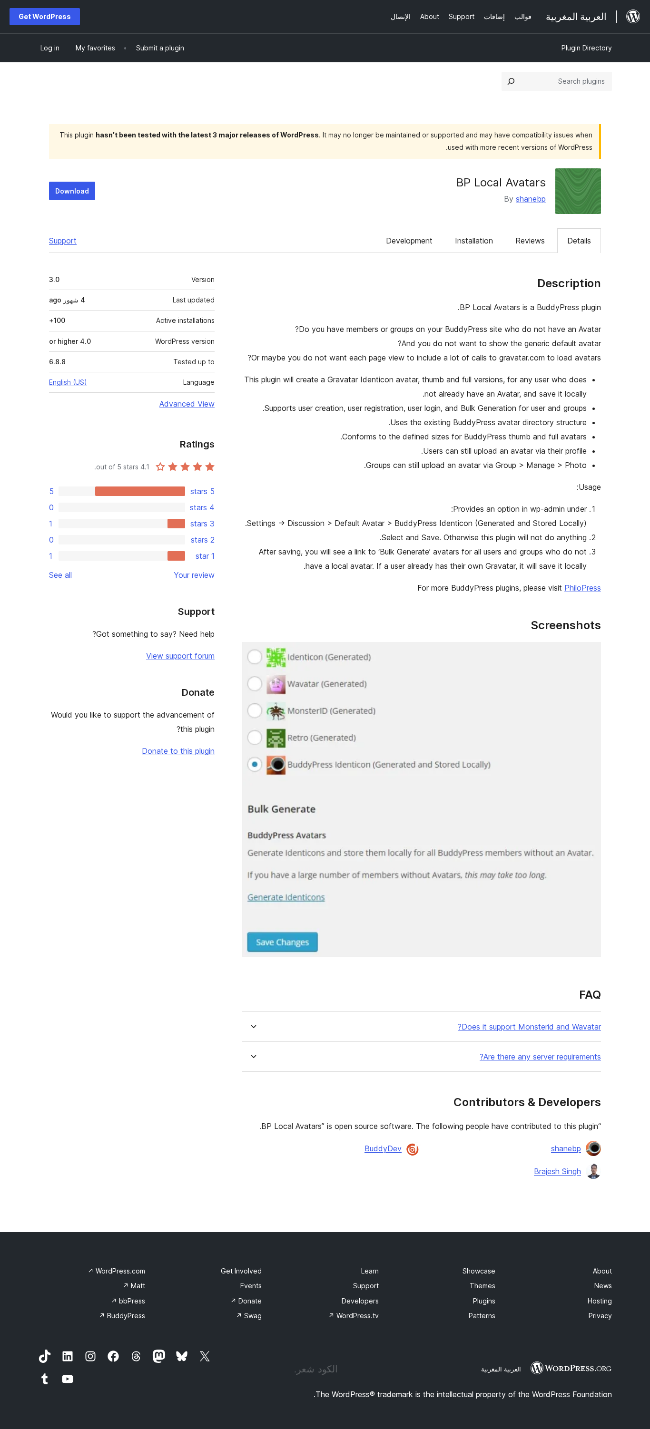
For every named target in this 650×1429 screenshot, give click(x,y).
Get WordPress (45, 16)
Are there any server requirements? (540, 1056)
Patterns (482, 1316)
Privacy (600, 1316)
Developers (360, 1301)
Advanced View (187, 403)
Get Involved (241, 1271)
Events (251, 1286)
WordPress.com (116, 1271)
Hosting (600, 1301)
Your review (194, 575)
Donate (246, 1301)
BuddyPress (122, 1316)
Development (409, 240)
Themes (482, 1286)
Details (579, 240)
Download (72, 191)
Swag (249, 1316)
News (603, 1286)
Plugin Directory (586, 48)
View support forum (180, 656)
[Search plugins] (511, 81)
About (602, 1271)
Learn (370, 1271)
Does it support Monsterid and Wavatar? (529, 1026)
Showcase (479, 1271)
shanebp (531, 199)
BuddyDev (383, 1148)
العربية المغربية (501, 1369)
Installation (474, 240)
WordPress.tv (353, 1316)
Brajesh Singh (557, 1171)
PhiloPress (582, 588)
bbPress (128, 1301)
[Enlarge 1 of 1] (588, 655)
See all (60, 575)
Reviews (530, 240)
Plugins (484, 1301)
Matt (134, 1286)
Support (63, 240)
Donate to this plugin (178, 751)
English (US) (68, 382)
